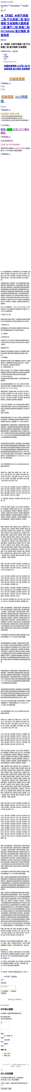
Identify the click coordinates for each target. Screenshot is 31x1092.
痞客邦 (16, 972)
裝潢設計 (14, 976)
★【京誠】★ (5, 958)
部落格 (6, 56)
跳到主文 (3, 40)
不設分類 (15, 51)
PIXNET (8, 1064)
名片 (5, 58)
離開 (10, 1088)
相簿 (5, 54)
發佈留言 (3, 993)
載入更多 (3, 983)
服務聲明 (18, 1066)
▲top (2, 979)
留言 (19, 972)
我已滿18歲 (4, 1088)
